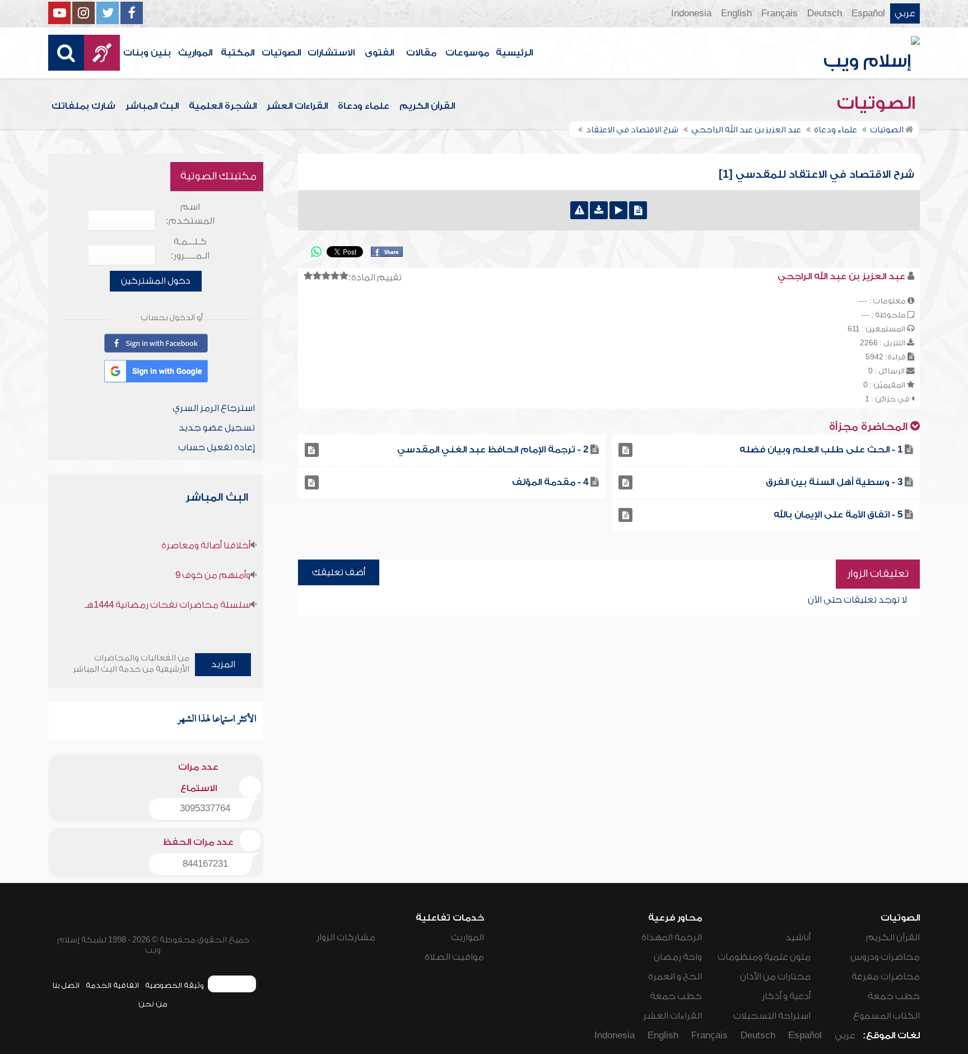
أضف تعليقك (338, 572)
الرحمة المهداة (671, 937)
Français (779, 13)
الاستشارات (331, 53)
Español (868, 13)
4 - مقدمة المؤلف (550, 482)
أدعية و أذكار (786, 996)
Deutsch (824, 13)
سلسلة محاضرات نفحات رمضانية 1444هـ (167, 605)
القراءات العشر (297, 106)
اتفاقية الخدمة (112, 985)
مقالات (421, 53)
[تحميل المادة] (599, 210)
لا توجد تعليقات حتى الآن (857, 600)
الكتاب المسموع (886, 1016)
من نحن (152, 1004)
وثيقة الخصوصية (174, 985)
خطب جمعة (894, 996)
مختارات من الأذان (775, 977)
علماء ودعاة (363, 106)
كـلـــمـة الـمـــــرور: (190, 249)
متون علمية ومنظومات (764, 957)
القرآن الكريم (427, 106)
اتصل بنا (66, 985)
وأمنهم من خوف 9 (212, 575)
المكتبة (237, 53)
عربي (905, 13)
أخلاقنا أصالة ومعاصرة (205, 545)
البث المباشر (152, 106)
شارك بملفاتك (83, 106)
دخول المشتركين (155, 281)
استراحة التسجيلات (772, 1016)
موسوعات (467, 53)
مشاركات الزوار (346, 937)
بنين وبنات (147, 53)
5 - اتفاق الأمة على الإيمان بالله (838, 515)
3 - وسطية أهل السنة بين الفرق (834, 482)
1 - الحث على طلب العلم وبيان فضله (820, 450)
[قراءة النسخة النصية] (638, 210)
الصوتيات (281, 53)
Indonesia (691, 13)
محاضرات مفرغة (885, 977)
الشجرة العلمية (223, 106)
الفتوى (379, 53)
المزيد (223, 664)
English (736, 13)
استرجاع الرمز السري (214, 408)
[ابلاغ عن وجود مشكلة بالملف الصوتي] (579, 210)
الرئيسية (514, 53)
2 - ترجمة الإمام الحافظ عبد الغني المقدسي (492, 450)
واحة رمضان (678, 957)
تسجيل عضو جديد (217, 428)
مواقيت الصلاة (454, 957)
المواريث (195, 53)
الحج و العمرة (675, 977)
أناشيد (798, 937)
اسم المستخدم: (190, 214)
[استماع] (618, 210)
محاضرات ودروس (885, 957)
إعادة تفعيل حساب (216, 447)
